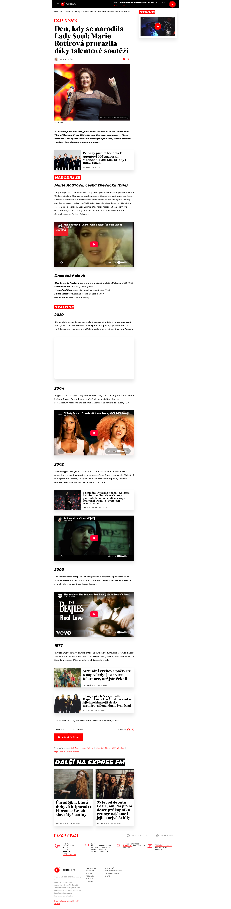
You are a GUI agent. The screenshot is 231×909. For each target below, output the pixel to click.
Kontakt (89, 881)
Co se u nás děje (169, 835)
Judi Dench (75, 748)
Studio (147, 12)
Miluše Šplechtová (102, 748)
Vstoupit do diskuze (71, 737)
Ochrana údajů (112, 873)
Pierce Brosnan (73, 752)
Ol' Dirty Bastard (118, 748)
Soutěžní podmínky (113, 871)
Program (90, 871)
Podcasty (90, 876)
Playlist (89, 873)
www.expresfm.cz (163, 846)
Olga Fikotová (59, 752)
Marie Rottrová (87, 748)
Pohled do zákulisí (141, 835)
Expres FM (127, 846)
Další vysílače (69, 855)
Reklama (89, 879)
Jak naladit (92, 868)
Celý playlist (119, 5)
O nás (107, 876)
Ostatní (109, 868)
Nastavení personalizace (63, 901)
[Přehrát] (172, 4)
